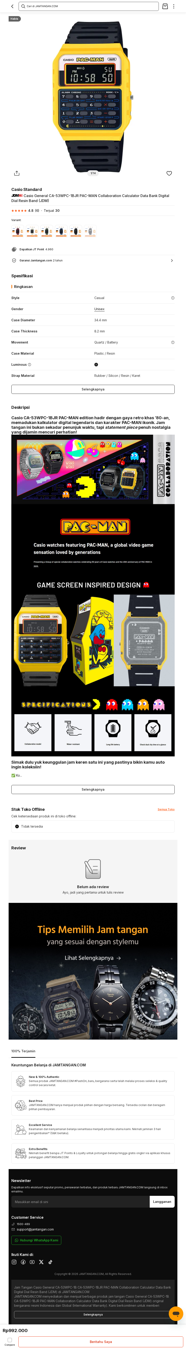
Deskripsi (57, 17)
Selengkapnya (93, 389)
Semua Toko (166, 809)
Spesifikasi (36, 17)
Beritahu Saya (101, 1342)
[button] (25, 210)
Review (100, 17)
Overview (15, 17)
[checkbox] (10, 1341)
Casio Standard (26, 189)
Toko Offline (79, 17)
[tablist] (93, 1051)
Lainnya (118, 17)
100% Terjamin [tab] (23, 1051)
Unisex (99, 309)
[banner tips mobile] (93, 971)
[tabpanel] (93, 1113)
